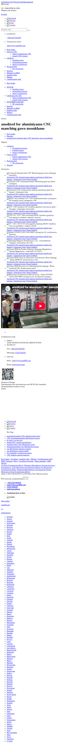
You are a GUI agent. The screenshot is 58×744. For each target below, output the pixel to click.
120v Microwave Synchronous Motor (26, 468)
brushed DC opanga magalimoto (19, 442)
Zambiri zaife (12, 75)
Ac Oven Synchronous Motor (12, 465)
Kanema (10, 136)
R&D (3, 461)
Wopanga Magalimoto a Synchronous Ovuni (34, 470)
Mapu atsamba (40, 461)
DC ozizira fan (17, 69)
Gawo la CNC (12, 52)
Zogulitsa (14, 459)
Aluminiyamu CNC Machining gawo (21, 445)
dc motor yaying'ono (15, 440)
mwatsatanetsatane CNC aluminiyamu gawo (23, 436)
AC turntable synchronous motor (19, 453)
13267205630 (20, 353)
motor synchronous (19, 64)
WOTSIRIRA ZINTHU (15, 102)
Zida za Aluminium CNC (21, 54)
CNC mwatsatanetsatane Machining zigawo (23, 438)
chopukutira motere (19, 62)
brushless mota (18, 60)
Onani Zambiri (31, 179)
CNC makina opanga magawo (18, 455)
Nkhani (9, 77)
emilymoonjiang (18, 365)
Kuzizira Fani (12, 67)
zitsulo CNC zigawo (20, 56)
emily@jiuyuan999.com (16, 46)
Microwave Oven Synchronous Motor (15, 472)
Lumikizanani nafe (14, 79)
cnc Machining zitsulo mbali (18, 451)
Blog (16, 461)
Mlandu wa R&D (13, 73)
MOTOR (10, 87)
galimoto (10, 58)
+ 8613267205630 (14, 38)
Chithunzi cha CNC (14, 96)
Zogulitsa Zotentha (26, 461)
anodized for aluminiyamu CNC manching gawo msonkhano (30, 138)
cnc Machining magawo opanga (19, 449)
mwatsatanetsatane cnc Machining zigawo (23, 447)
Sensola (10, 71)
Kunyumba (11, 50)
